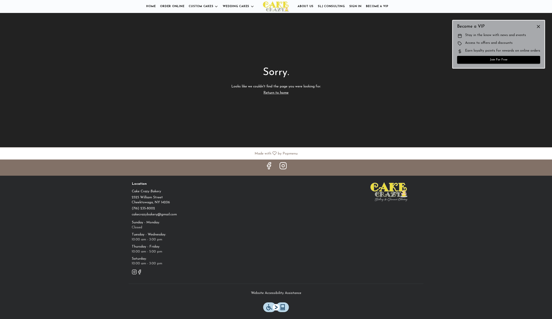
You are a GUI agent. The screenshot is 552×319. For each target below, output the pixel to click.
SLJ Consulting (331, 6)
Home (151, 6)
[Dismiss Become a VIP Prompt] (538, 26)
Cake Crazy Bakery (389, 192)
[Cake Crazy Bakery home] (276, 6)
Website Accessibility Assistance (276, 293)
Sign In (355, 6)
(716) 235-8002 (143, 208)
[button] (204, 6)
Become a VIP (377, 6)
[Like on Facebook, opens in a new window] (269, 167)
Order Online (172, 6)
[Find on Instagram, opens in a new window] (283, 167)
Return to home (276, 93)
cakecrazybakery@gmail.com (154, 214)
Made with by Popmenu (150, 153)
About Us (306, 6)
